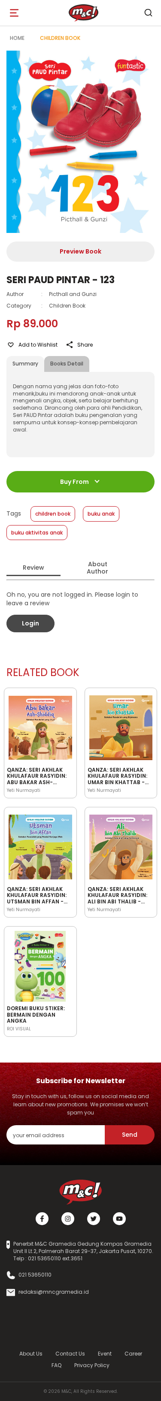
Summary (25, 363)
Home (17, 38)
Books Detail (66, 363)
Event (105, 1353)
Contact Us (70, 1353)
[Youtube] (119, 1218)
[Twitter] (93, 1218)
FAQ (56, 1365)
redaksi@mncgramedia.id (53, 1292)
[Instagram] (67, 1218)
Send (129, 1134)
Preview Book (80, 251)
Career (133, 1353)
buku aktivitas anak (37, 532)
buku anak (101, 513)
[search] (148, 12)
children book (52, 513)
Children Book (60, 38)
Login (30, 623)
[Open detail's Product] (40, 726)
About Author (97, 568)
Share (85, 344)
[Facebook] (42, 1218)
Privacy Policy (91, 1365)
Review (33, 567)
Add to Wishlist (38, 344)
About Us (31, 1353)
